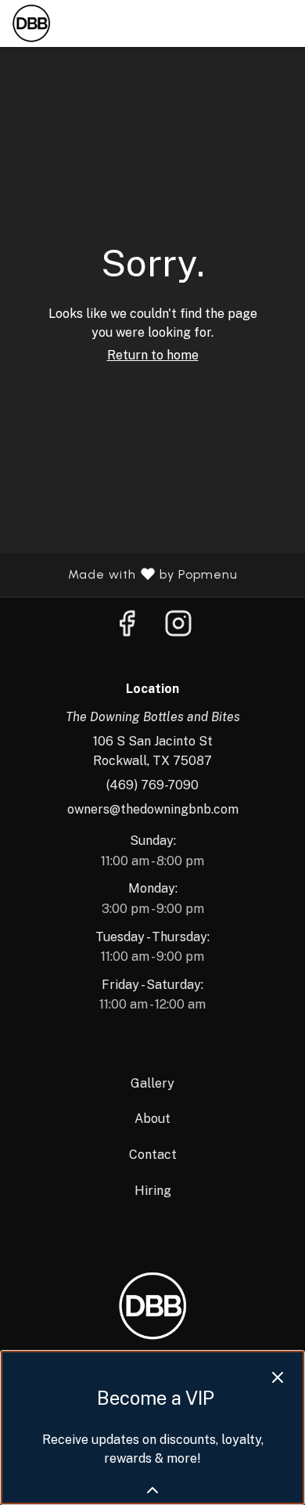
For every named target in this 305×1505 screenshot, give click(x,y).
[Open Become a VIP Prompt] (152, 1490)
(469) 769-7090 (152, 785)
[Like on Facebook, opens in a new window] (127, 628)
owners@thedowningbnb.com (153, 809)
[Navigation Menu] (284, 23)
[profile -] (244, 22)
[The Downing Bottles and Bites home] (82, 23)
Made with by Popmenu (125, 575)
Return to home (153, 355)
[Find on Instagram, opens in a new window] (178, 628)
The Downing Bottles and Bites (152, 1306)
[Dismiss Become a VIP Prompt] (277, 1377)
